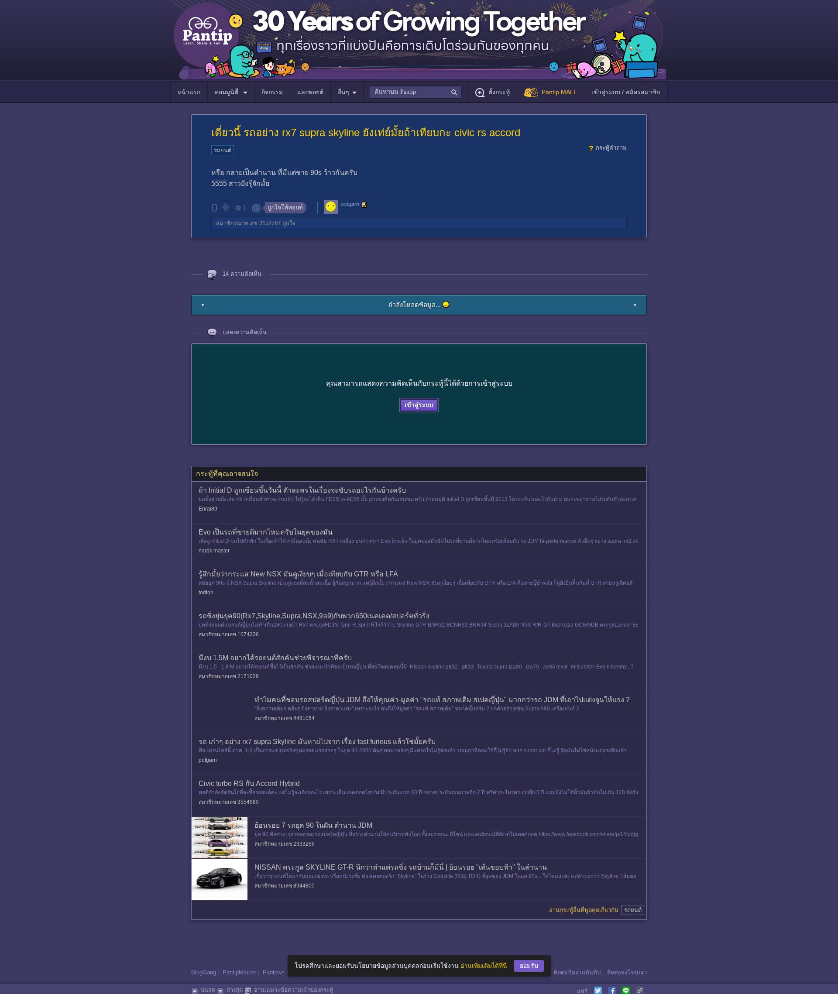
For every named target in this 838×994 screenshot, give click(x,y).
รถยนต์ (222, 150)
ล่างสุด (235, 990)
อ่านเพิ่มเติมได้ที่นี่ (483, 965)
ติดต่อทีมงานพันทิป (577, 972)
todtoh (206, 593)
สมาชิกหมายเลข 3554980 (229, 802)
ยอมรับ (529, 965)
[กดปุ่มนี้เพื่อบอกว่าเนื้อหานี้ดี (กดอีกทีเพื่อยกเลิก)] (225, 207)
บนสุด (208, 990)
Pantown (274, 972)
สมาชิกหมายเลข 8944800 (284, 886)
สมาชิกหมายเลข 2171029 (229, 676)
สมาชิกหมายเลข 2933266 (284, 844)
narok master (214, 551)
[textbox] (415, 92)
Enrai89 (208, 509)
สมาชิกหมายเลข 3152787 (248, 223)
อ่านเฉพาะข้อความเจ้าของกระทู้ (293, 990)
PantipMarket (239, 972)
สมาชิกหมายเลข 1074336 (229, 634)
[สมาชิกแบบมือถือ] (364, 204)
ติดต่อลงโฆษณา (627, 972)
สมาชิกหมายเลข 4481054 (284, 718)
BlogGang (203, 972)
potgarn (349, 204)
